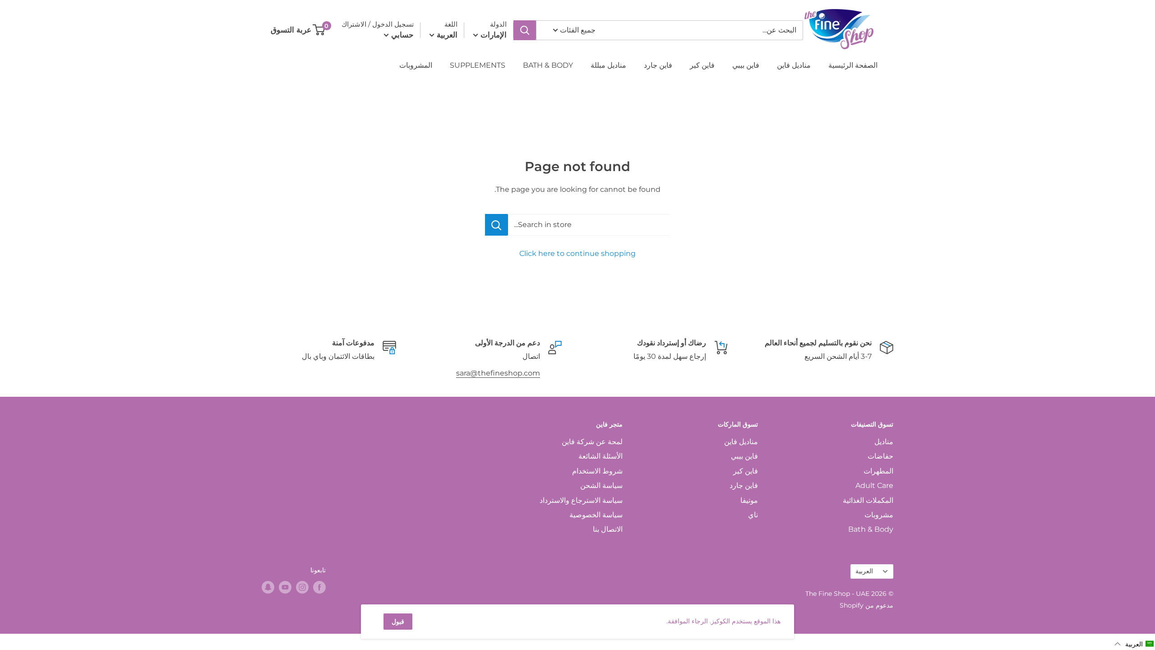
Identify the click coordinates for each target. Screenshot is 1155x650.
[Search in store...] (496, 225)
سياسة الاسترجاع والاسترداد (581, 500)
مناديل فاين (794, 65)
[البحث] (524, 30)
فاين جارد (658, 65)
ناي (753, 515)
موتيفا (749, 500)
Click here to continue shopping (577, 253)
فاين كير (702, 65)
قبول (398, 622)
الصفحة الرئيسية (853, 65)
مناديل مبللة (608, 65)
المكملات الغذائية (868, 500)
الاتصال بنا (608, 529)
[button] (1134, 644)
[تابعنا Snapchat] (268, 587)
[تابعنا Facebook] (319, 587)
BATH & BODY (548, 65)
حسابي (401, 34)
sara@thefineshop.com (498, 373)
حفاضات (880, 456)
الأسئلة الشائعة (600, 456)
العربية (864, 571)
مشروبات (878, 515)
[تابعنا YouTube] (285, 587)
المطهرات (878, 471)
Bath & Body (870, 529)
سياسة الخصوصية (596, 515)
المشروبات (415, 65)
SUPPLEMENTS (477, 65)
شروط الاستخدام (597, 471)
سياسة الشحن (601, 485)
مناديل (883, 441)
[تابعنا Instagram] (302, 587)
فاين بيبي (745, 65)
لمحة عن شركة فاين (592, 441)
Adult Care (874, 485)
